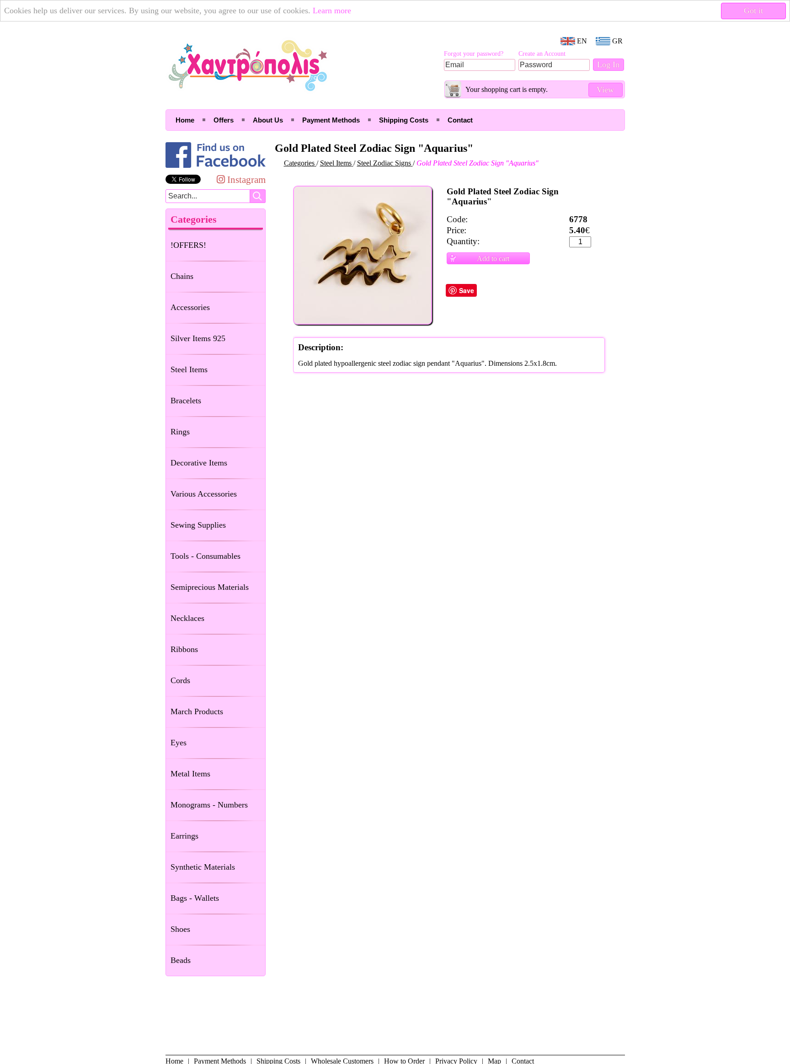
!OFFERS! (188, 245)
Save (466, 290)
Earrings (184, 835)
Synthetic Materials (203, 867)
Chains (182, 276)
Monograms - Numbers (209, 804)
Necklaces (187, 618)
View (605, 89)
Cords (180, 680)
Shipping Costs (403, 120)
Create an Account (542, 53)
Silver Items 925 (198, 338)
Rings (180, 431)
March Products (197, 711)
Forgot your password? (473, 53)
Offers (224, 120)
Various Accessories (204, 493)
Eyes (179, 742)
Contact (460, 120)
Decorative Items (199, 462)
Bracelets (186, 400)
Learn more (332, 10)
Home (185, 120)
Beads (181, 960)
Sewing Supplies (198, 524)
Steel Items (189, 369)
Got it (753, 10)
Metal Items (190, 773)
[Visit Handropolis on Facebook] (215, 167)
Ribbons (184, 649)
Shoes (180, 929)
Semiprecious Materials (210, 587)
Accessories (190, 307)
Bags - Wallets (195, 898)
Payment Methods (331, 120)
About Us (268, 120)
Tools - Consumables (205, 556)
